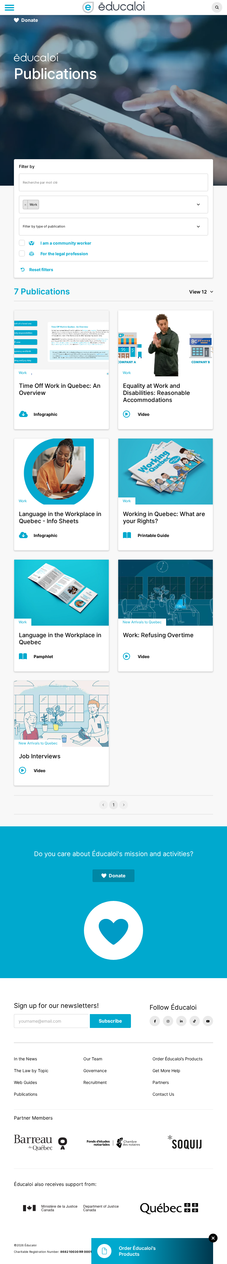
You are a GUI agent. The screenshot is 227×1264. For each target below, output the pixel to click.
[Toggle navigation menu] (9, 7)
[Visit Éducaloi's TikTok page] (194, 1021)
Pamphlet (43, 656)
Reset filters (40, 269)
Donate (29, 20)
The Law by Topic (31, 1070)
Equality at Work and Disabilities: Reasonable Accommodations (156, 392)
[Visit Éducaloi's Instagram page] (168, 1021)
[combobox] (113, 204)
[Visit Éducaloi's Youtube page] (208, 1021)
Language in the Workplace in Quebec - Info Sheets (60, 517)
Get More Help (166, 1070)
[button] (189, 7)
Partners (161, 1082)
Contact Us (163, 1094)
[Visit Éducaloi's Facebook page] (155, 1021)
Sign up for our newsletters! (56, 1005)
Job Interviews (40, 756)
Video (144, 414)
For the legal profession (64, 253)
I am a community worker (65, 242)
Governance (95, 1070)
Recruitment (95, 1082)
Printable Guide (153, 535)
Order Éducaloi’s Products (177, 1058)
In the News (25, 1058)
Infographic (45, 414)
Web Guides (25, 1082)
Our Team (92, 1058)
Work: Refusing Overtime (158, 635)
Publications (25, 1094)
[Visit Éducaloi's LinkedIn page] (181, 1021)
